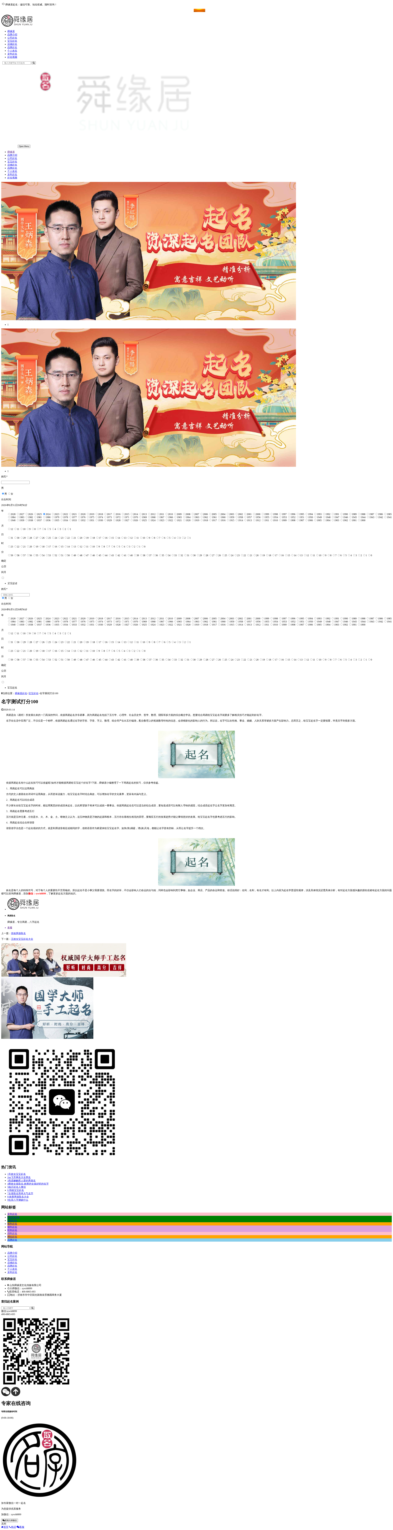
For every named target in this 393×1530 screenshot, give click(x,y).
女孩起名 (12, 1220)
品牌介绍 (12, 34)
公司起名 (12, 37)
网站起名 (12, 1236)
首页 (6, 1527)
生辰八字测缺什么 (17, 1200)
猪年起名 (12, 1227)
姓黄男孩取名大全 (18, 1196)
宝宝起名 (12, 41)
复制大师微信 (11, 1520)
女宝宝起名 (13, 1217)
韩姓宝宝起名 (15, 1190)
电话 (13, 1527)
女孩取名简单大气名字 (20, 1193)
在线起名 (12, 10)
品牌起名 (12, 47)
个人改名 (12, 50)
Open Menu (24, 146)
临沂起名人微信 (16, 1187)
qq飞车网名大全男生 (19, 1177)
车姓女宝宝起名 (16, 1174)
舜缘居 (11, 31)
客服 (21, 1527)
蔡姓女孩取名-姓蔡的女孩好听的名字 (28, 1183)
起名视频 (12, 57)
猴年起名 (12, 1223)
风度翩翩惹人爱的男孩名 (21, 1180)
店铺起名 (12, 44)
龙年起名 (12, 54)
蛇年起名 (12, 1230)
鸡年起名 (12, 1233)
